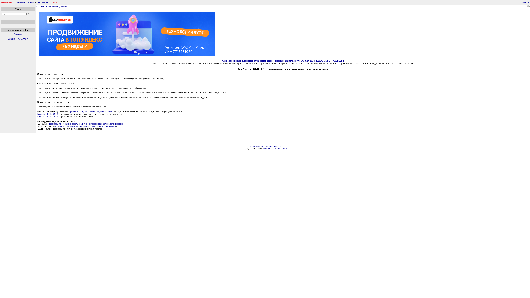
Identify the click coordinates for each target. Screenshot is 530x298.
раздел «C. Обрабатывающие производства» (91, 111)
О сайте (252, 146)
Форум (525, 2)
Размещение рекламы (264, 146)
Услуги (54, 2)
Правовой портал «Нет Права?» (275, 149)
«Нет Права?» (8, 2)
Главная (40, 6)
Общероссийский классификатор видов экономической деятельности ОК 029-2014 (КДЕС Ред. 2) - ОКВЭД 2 (283, 60)
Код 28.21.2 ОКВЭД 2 (47, 116)
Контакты (277, 146)
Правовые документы (56, 6)
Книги (31, 2)
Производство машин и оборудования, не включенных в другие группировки (86, 124)
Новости (21, 2)
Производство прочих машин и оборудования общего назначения (85, 126)
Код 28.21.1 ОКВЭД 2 (47, 114)
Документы (42, 2)
